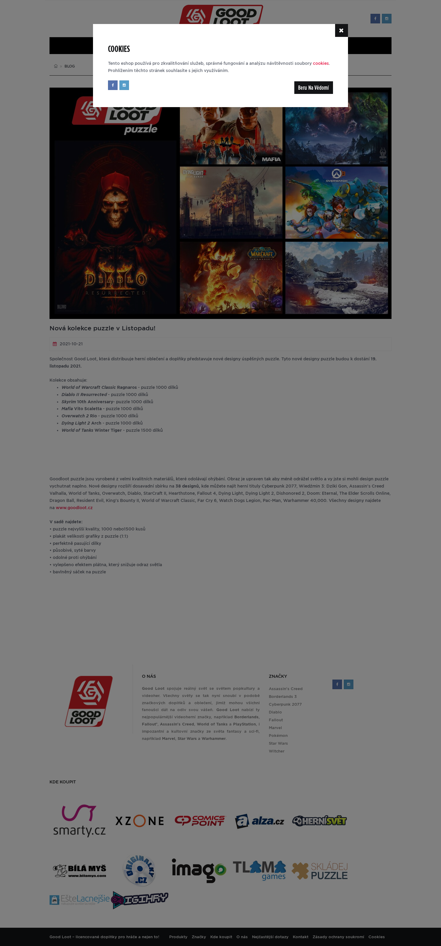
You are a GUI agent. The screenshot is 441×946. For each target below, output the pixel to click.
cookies (321, 63)
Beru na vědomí (313, 87)
